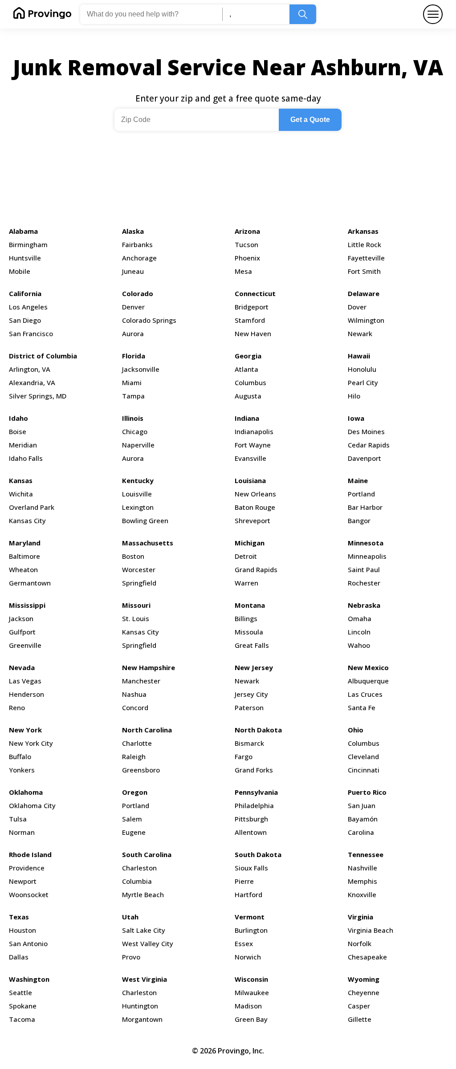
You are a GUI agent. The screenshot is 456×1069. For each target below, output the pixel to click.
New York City (31, 743)
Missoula (249, 631)
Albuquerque (368, 680)
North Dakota (258, 729)
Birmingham (28, 244)
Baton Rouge (255, 507)
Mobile (19, 271)
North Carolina (147, 729)
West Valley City (147, 943)
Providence (27, 867)
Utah (130, 916)
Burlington (251, 930)
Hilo (354, 395)
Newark (360, 333)
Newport (23, 881)
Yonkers (22, 769)
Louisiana (250, 480)
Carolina (361, 832)
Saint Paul (364, 569)
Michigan (250, 542)
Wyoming (363, 979)
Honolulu (362, 369)
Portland (361, 493)
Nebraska (364, 605)
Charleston (139, 867)
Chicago (134, 431)
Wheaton (23, 569)
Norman (22, 832)
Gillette (359, 1019)
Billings (246, 618)
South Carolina (146, 854)
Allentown (251, 832)
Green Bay (251, 1019)
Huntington (140, 1005)
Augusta (248, 395)
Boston (133, 556)
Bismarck (249, 743)
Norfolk (359, 943)
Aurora (133, 333)
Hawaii (359, 355)
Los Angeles (28, 306)
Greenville (25, 645)
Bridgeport (252, 306)
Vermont (250, 916)
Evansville (250, 458)
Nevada (22, 667)
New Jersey (254, 667)
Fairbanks (137, 244)
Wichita (21, 493)
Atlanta (246, 369)
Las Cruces (365, 694)
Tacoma (22, 1019)
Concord (135, 707)
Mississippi (27, 605)
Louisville (137, 493)
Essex (244, 943)
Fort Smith (364, 271)
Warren (246, 582)
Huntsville (25, 257)
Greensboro (141, 769)
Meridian (23, 444)
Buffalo (20, 756)
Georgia (248, 355)
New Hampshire (148, 667)
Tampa (133, 395)
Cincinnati (363, 769)
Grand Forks (254, 769)
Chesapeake (367, 956)
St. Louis (135, 618)
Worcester (138, 569)
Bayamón (363, 818)
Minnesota (365, 542)
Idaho (18, 418)
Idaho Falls (26, 458)
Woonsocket (29, 894)
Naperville (138, 444)
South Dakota (258, 854)
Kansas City (27, 520)
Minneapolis (367, 556)
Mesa (243, 271)
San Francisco (31, 333)
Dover (357, 306)
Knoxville (362, 894)
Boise (17, 431)
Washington (29, 979)
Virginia (360, 916)
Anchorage (139, 257)
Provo (131, 956)
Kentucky (138, 480)
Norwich (248, 956)
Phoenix (247, 257)
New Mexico (368, 667)
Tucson (246, 244)
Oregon (134, 792)
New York (25, 729)
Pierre (244, 881)
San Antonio (28, 943)
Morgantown (142, 1019)
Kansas (21, 480)
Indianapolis (254, 431)
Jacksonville (140, 369)
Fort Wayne (253, 444)
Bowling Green (145, 520)
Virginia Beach (370, 930)
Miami (132, 382)
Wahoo (359, 645)
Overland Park (31, 507)
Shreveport (252, 520)
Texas (19, 916)
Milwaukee (252, 992)
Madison (248, 1005)
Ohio (355, 729)
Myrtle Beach (143, 894)
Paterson (249, 707)
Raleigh (134, 756)
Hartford (248, 894)
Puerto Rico (367, 792)
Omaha (359, 618)
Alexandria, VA (32, 382)
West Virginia (144, 979)
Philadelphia (254, 805)
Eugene (134, 832)
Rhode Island (30, 854)
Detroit (246, 556)
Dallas (18, 956)
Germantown (30, 582)
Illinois (132, 418)
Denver (133, 306)
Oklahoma (26, 792)
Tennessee (365, 854)
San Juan (361, 805)
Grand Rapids (256, 569)
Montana (250, 605)
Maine (358, 480)
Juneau (133, 271)
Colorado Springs (149, 320)
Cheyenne (363, 992)
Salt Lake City (143, 930)
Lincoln (359, 631)
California (25, 293)
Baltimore (24, 556)
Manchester (141, 680)
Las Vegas (25, 680)
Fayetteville (366, 257)
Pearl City (363, 382)
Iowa (356, 418)
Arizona (247, 231)
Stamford (250, 320)
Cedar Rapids (369, 444)
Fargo (243, 756)
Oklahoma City (32, 805)
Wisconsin (251, 979)
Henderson (26, 694)
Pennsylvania (256, 792)
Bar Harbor (365, 507)
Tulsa (18, 818)
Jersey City (251, 694)
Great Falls (252, 645)
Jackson (21, 618)
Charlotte (137, 743)
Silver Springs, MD (37, 395)
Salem (132, 818)
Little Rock (364, 244)
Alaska (133, 231)
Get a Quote (310, 119)
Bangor (359, 520)
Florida (133, 355)
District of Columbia (43, 355)
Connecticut (255, 293)
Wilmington (366, 320)
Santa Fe (361, 707)
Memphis (362, 881)
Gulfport (22, 631)
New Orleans (255, 493)
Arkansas (363, 231)
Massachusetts (147, 542)
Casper (359, 1005)
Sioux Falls (251, 867)
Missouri (136, 605)
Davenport (364, 458)
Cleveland (363, 756)
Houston (22, 930)
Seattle (20, 992)
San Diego (25, 320)
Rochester (364, 582)
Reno (17, 707)
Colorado (137, 293)
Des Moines (366, 431)
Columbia (137, 881)
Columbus (250, 382)
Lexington (138, 507)
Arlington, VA (29, 369)
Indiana (247, 418)
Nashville (362, 867)
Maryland (25, 542)
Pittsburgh (251, 818)
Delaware (363, 293)
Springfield (139, 582)
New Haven (253, 333)
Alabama (23, 231)
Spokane (23, 1005)
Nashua (134, 694)
